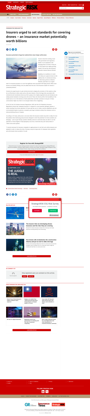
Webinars (54, 17)
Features (24, 17)
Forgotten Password (31, 396)
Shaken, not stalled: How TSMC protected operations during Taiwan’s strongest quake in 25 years (31, 301)
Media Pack (54, 396)
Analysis (12, 17)
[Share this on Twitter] (10, 49)
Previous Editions (60, 17)
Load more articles (31, 256)
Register (64, 4)
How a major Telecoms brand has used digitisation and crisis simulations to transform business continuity (49, 321)
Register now (31, 151)
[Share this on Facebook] (7, 49)
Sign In (80, 4)
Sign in (40, 46)
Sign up (67, 78)
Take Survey (53, 210)
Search (83, 8)
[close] (57, 46)
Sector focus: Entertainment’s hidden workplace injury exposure (14, 300)
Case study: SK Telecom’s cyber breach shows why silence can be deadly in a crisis (48, 301)
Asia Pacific (16, 2)
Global (9, 2)
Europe (22, 2)
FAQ (30, 383)
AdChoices (71, 381)
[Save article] (56, 49)
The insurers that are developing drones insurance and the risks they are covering (39, 225)
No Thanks (37, 210)
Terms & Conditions (34, 381)
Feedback (48, 396)
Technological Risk (33, 188)
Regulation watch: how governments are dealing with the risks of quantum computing (31, 321)
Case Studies (18, 17)
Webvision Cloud (48, 412)
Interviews (29, 17)
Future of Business (70, 17)
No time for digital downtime (14, 319)
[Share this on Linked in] (13, 49)
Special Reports (47, 17)
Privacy (50, 381)
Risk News (26, 188)
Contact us (9, 381)
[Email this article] (16, 49)
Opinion (34, 17)
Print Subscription (72, 4)
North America (29, 2)
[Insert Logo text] (22, 10)
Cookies (9, 383)
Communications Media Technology (15, 188)
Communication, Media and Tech (14, 28)
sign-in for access (39, 154)
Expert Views (40, 17)
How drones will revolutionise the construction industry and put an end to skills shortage (41, 241)
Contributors (41, 396)
